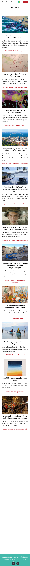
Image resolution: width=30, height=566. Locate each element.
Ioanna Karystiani (21, 87)
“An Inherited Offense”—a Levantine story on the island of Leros (15, 189)
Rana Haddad (21, 125)
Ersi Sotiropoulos (20, 51)
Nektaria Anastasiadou (21, 163)
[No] (28, 560)
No (17, 563)
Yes (13, 563)
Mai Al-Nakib (19, 318)
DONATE (26, 2)
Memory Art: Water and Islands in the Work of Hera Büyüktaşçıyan (15, 266)
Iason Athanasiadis (19, 355)
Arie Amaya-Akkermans (21, 240)
